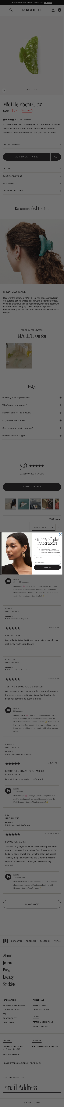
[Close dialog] (60, 534)
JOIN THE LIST (47, 567)
